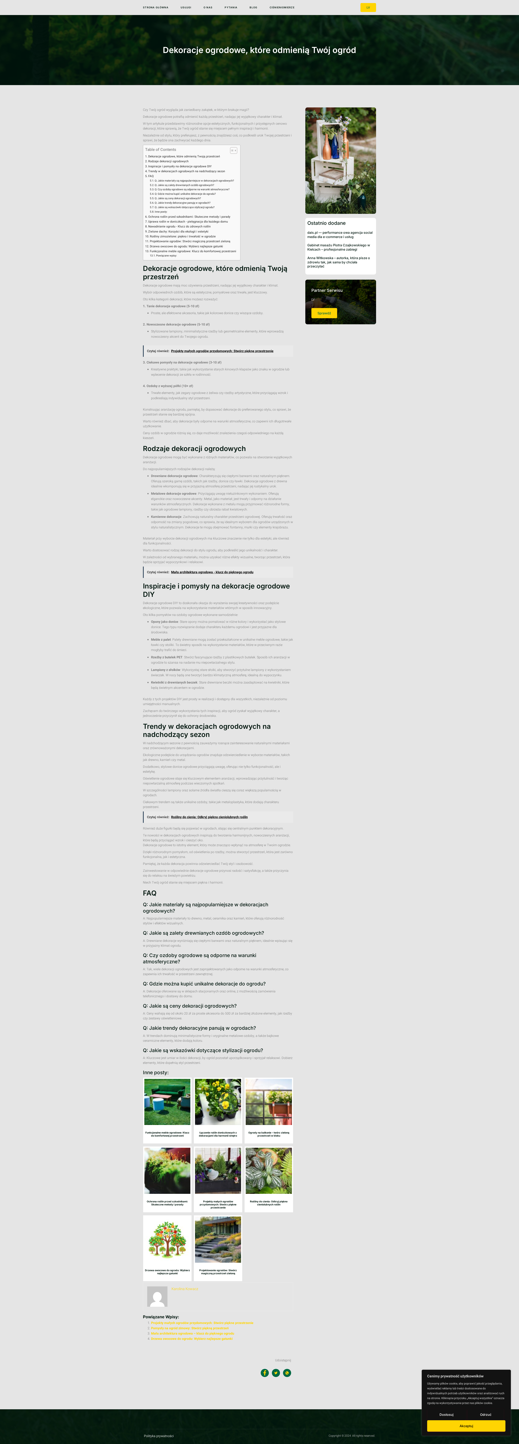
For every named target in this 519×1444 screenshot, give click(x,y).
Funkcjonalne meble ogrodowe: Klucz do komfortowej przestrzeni (193, 251)
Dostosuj (447, 1415)
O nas (208, 7)
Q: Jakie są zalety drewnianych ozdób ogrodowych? (184, 185)
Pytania (231, 7)
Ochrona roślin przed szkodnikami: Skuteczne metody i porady (189, 217)
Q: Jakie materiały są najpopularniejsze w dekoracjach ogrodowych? (194, 181)
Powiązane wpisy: (166, 255)
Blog (253, 7)
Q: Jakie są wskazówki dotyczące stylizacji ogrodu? (184, 207)
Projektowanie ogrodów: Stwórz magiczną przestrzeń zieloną (190, 241)
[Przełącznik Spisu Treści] (231, 150)
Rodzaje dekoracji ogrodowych (168, 161)
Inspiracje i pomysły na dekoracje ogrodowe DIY (180, 166)
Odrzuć (485, 1415)
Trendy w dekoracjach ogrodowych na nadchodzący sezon (186, 171)
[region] (466, 1403)
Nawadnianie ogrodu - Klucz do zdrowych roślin (179, 226)
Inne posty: (161, 212)
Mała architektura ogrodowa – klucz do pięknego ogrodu (192, 1333)
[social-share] (265, 1373)
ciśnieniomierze (282, 7)
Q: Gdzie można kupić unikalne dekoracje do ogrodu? (185, 194)
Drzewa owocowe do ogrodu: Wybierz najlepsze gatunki (186, 246)
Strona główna (155, 7)
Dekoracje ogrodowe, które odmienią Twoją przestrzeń (184, 156)
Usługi (186, 7)
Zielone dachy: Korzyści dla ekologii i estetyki (178, 231)
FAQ (151, 176)
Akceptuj (466, 1426)
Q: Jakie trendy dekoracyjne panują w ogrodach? (182, 203)
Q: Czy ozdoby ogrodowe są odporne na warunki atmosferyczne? (192, 189)
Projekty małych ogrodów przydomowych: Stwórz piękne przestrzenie (202, 1323)
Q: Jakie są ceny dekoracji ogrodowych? (178, 198)
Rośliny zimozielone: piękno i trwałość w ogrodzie (183, 236)
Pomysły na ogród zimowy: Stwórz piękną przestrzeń (190, 1328)
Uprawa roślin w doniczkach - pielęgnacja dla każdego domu (188, 222)
